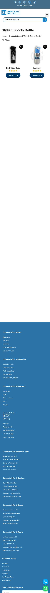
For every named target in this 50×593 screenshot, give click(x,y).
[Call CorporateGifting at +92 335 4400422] (45, 582)
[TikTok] (29, 2)
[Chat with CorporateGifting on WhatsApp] (45, 588)
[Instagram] (19, 2)
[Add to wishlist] (21, 47)
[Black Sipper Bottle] (13, 55)
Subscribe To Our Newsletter (12, 587)
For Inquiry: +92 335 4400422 (25, 5)
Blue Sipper (37, 68)
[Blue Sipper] (37, 55)
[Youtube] (34, 2)
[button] (47, 15)
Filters (7, 40)
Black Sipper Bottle (13, 68)
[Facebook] (15, 2)
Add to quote (13, 75)
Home (4, 36)
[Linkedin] (24, 2)
